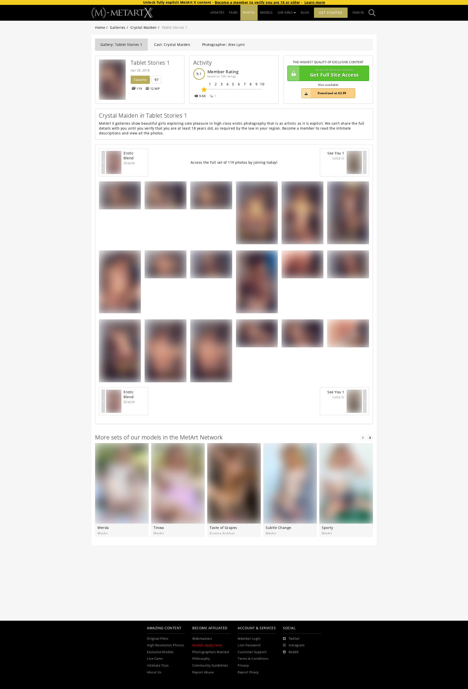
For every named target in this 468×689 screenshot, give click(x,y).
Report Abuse (203, 672)
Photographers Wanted (210, 652)
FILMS (233, 12)
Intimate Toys (158, 665)
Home (100, 27)
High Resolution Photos (165, 645)
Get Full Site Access (334, 73)
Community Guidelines (210, 665)
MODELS (266, 12)
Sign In (358, 12)
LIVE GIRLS (285, 12)
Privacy (243, 665)
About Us (154, 672)
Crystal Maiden (143, 27)
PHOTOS (249, 12)
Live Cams (155, 659)
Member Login (249, 639)
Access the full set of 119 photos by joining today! (234, 162)
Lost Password (249, 645)
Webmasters (202, 639)
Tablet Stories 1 (150, 62)
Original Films (157, 639)
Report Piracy (248, 672)
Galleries (118, 27)
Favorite (140, 79)
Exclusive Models (160, 652)
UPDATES (217, 12)
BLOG (305, 12)
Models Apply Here (207, 645)
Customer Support (252, 652)
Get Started (330, 12)
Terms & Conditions (253, 659)
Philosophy (201, 659)
